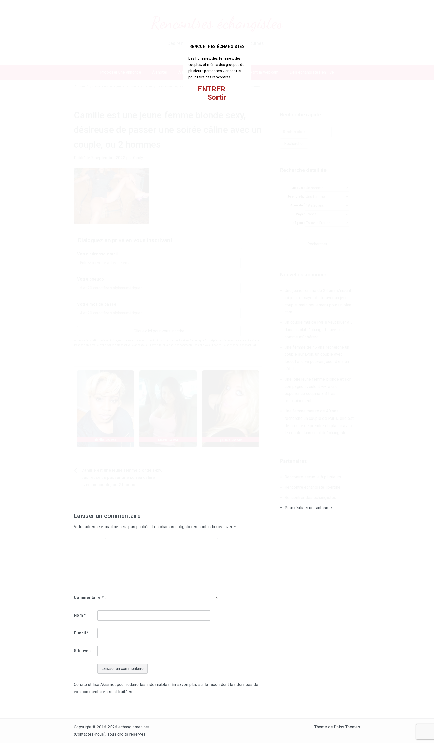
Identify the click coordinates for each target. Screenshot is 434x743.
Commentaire (89, 597)
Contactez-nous (89, 734)
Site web (82, 650)
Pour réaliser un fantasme (308, 507)
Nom (80, 615)
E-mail (81, 633)
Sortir (217, 97)
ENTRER (211, 89)
